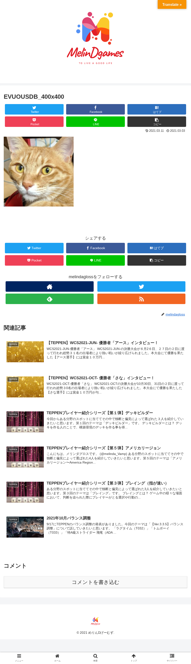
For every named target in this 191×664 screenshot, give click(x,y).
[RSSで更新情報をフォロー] (141, 299)
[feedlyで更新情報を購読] (50, 299)
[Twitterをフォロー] (141, 286)
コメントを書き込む (95, 582)
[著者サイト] (50, 286)
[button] (177, 482)
